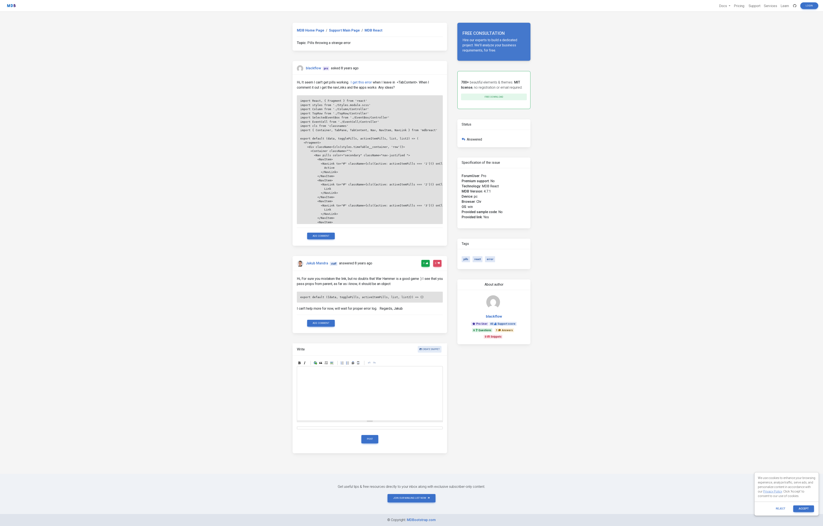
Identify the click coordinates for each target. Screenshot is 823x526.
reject (780, 508)
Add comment (321, 236)
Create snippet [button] (431, 349)
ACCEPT (804, 508)
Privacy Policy (772, 491)
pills (465, 259)
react (477, 259)
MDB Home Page (310, 30)
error (490, 259)
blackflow (313, 68)
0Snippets (493, 336)
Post (370, 439)
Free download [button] (494, 96)
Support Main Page (344, 30)
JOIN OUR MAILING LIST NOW (409, 498)
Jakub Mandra (317, 263)
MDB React (373, 30)
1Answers (504, 330)
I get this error (361, 82)
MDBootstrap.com (421, 520)
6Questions (482, 330)
